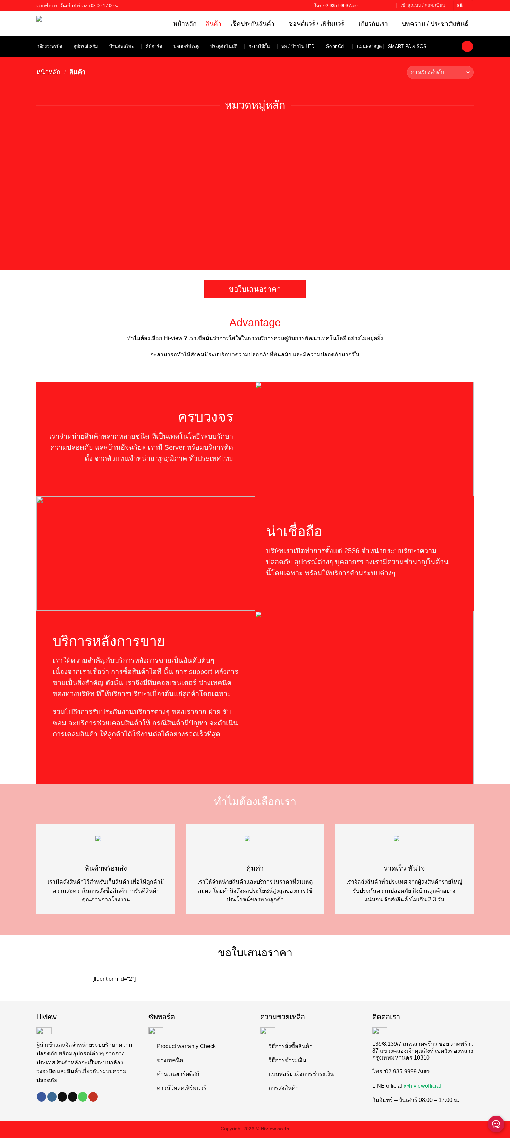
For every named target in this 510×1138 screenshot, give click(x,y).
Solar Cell (336, 46)
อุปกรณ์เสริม (86, 46)
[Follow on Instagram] (52, 1097)
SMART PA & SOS (407, 46)
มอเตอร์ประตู (186, 46)
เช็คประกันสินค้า (252, 23)
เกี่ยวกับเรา (373, 23)
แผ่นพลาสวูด (369, 46)
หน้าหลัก (185, 23)
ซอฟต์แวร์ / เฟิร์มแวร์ (316, 23)
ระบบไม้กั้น (259, 46)
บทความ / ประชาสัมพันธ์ (435, 23)
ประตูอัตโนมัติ (223, 46)
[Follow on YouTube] (390, 5)
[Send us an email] (377, 5)
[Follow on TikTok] (370, 5)
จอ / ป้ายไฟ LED (297, 46)
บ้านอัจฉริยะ (121, 46)
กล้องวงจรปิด (49, 46)
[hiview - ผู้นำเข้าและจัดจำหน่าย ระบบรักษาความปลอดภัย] (66, 24)
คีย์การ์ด (154, 46)
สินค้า (213, 23)
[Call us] (384, 5)
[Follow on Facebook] (364, 5)
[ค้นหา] (467, 46)
